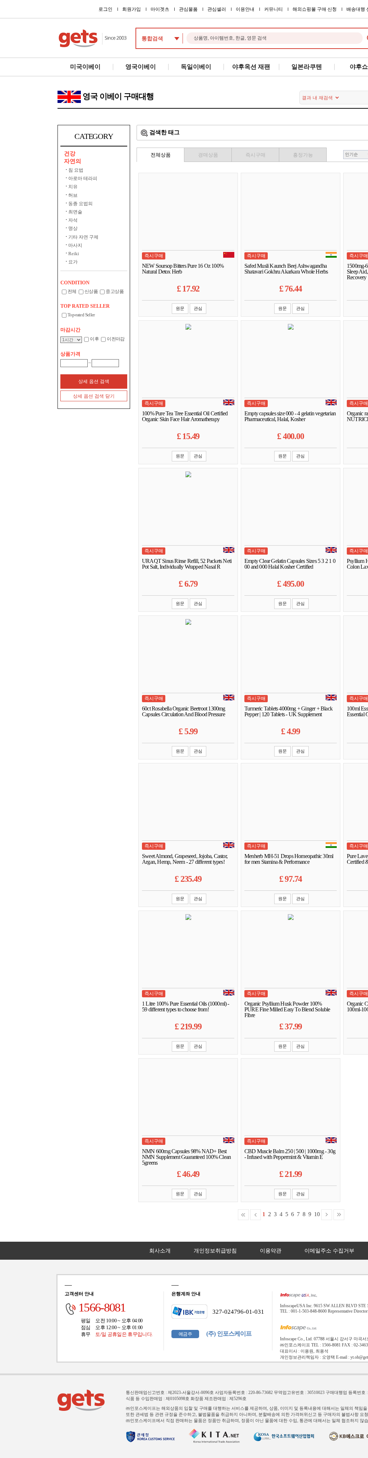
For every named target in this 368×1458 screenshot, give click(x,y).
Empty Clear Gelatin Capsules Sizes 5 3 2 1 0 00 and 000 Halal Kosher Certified (289, 564)
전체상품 (161, 155)
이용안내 (245, 9)
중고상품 (114, 291)
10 (317, 1214)
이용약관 (270, 1251)
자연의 (72, 161)
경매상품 (208, 155)
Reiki (73, 253)
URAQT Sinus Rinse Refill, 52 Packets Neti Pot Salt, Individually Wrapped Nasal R (186, 564)
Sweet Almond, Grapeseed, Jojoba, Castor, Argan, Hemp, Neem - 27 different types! (184, 859)
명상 (73, 228)
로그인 (105, 9)
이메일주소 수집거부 (329, 1251)
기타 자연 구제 (83, 237)
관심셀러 (216, 9)
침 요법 (75, 170)
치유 (73, 186)
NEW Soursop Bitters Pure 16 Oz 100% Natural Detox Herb (183, 269)
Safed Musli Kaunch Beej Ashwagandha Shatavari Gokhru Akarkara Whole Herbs (286, 269)
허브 (73, 195)
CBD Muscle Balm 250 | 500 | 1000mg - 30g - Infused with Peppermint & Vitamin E (289, 1154)
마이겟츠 (160, 9)
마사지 (75, 245)
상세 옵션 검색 (93, 381)
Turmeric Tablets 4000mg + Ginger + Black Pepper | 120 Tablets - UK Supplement (288, 711)
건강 (69, 153)
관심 (198, 308)
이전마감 (115, 339)
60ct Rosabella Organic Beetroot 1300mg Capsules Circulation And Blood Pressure (183, 711)
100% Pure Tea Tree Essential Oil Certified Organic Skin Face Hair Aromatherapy (184, 416)
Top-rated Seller (81, 314)
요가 (73, 262)
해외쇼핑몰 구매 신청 (315, 9)
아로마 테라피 (82, 178)
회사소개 (160, 1251)
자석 (73, 220)
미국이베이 (85, 66)
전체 (72, 291)
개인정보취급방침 (215, 1251)
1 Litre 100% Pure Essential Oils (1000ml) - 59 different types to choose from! (185, 1006)
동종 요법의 (80, 203)
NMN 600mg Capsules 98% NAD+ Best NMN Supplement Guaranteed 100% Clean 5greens (186, 1157)
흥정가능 (303, 155)
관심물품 (188, 9)
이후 (94, 339)
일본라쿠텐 (306, 66)
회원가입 (131, 9)
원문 (180, 308)
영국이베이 (140, 66)
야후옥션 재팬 (251, 66)
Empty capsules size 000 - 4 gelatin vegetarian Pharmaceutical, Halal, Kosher (290, 416)
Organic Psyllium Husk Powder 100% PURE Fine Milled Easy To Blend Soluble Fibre (287, 1009)
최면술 (75, 212)
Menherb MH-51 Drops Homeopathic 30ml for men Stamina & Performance (288, 859)
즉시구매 (255, 155)
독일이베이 (196, 66)
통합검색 (152, 38)
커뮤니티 (273, 9)
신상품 (91, 291)
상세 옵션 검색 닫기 (94, 396)
